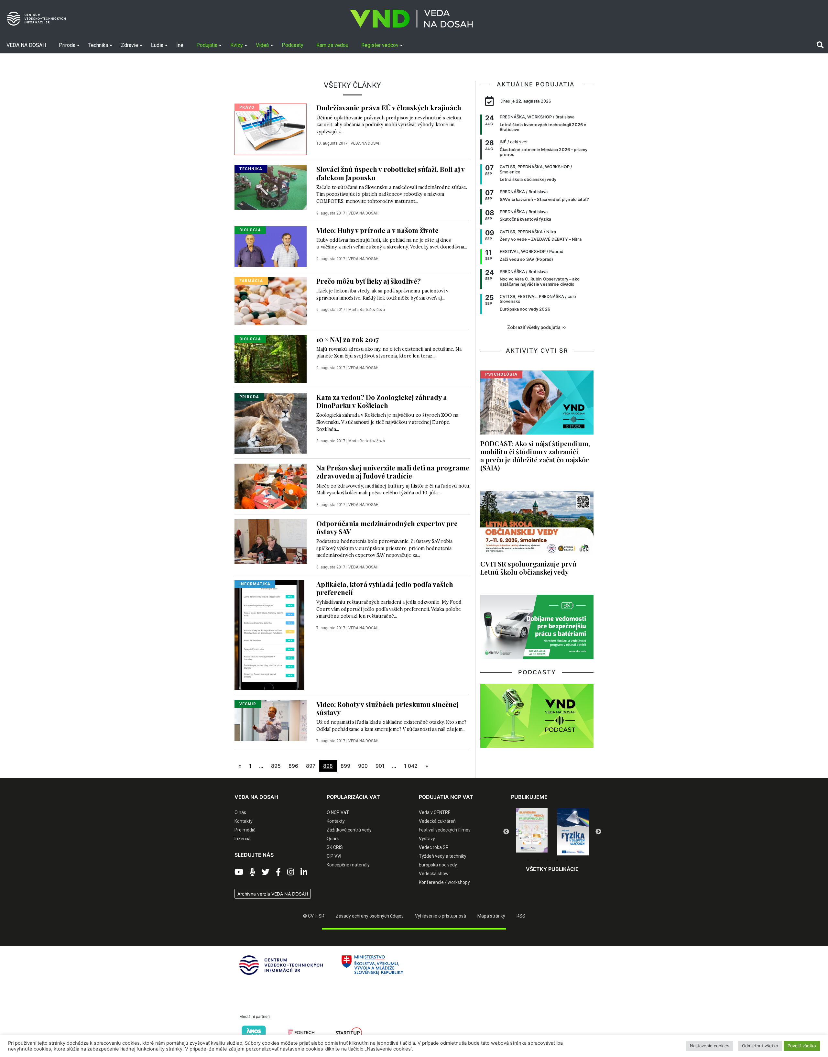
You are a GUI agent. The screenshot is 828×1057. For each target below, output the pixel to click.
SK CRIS (335, 847)
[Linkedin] (303, 872)
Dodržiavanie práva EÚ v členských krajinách (388, 107)
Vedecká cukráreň (437, 821)
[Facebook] (278, 872)
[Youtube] (238, 872)
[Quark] (573, 831)
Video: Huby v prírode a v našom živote (377, 230)
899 (345, 766)
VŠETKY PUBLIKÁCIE (552, 869)
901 (380, 766)
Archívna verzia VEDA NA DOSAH (272, 894)
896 (293, 766)
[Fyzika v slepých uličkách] (532, 831)
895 (276, 766)
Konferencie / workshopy (444, 882)
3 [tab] (547, 860)
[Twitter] (265, 872)
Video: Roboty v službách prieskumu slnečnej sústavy (387, 708)
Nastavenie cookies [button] (709, 1045)
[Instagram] (290, 872)
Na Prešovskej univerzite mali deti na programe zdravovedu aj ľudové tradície (392, 471)
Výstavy (427, 838)
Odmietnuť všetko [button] (760, 1045)
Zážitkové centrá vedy (349, 829)
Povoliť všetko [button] (802, 1045)
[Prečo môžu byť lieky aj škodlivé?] (270, 300)
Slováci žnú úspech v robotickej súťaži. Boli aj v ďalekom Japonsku (390, 173)
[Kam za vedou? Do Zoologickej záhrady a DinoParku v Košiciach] (270, 423)
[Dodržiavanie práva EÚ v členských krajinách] (270, 129)
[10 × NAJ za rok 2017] (270, 358)
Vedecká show (434, 873)
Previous (506, 832)
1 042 (411, 766)
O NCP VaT (338, 812)
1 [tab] (528, 860)
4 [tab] (557, 860)
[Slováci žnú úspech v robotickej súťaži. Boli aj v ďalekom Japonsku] (270, 187)
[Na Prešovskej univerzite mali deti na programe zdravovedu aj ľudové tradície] (270, 486)
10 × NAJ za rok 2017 (347, 339)
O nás (240, 812)
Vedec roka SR (434, 847)
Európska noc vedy (438, 864)
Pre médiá (245, 829)
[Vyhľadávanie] (820, 45)
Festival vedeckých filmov (445, 829)
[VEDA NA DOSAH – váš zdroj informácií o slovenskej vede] (411, 18)
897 (310, 766)
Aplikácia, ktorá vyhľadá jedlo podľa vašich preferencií (384, 588)
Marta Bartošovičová (366, 309)
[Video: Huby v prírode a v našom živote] (270, 246)
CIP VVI (334, 856)
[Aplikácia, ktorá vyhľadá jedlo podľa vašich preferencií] (269, 634)
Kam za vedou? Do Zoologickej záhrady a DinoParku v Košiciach (381, 401)
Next (598, 832)
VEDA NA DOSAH (366, 143)
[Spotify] (252, 872)
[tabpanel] (531, 831)
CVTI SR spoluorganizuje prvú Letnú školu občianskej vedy (528, 567)
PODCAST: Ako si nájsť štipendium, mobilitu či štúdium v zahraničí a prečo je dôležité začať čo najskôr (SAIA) (535, 455)
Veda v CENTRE (435, 812)
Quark (333, 838)
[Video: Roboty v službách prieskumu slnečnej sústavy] (270, 720)
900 (363, 766)
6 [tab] (576, 860)
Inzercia (242, 838)
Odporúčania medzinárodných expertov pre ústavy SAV (387, 527)
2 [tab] (538, 860)
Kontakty (243, 821)
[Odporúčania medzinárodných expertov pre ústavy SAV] (270, 541)
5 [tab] (567, 860)
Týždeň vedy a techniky (442, 856)
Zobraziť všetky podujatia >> (537, 327)
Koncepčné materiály (348, 864)
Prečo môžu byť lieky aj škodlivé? (368, 280)
